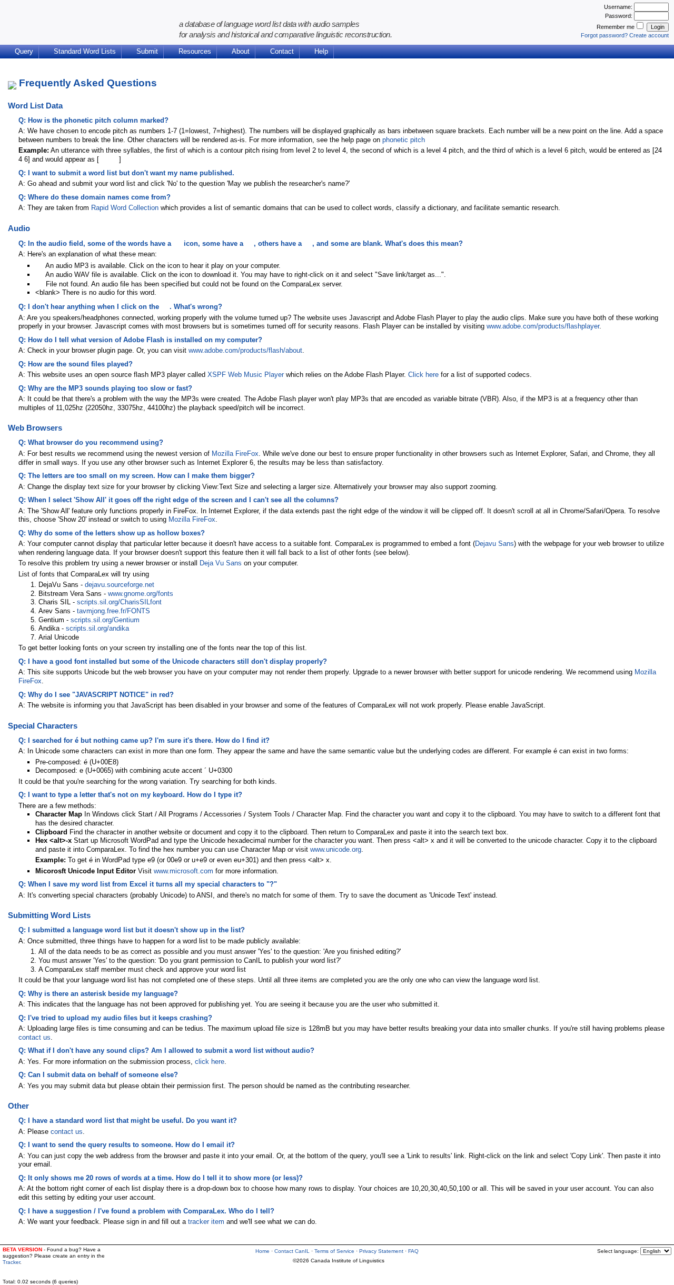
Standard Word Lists (85, 51)
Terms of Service (334, 1251)
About (241, 51)
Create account (649, 35)
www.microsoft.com (183, 871)
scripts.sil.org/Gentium (105, 620)
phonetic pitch (403, 140)
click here (209, 1061)
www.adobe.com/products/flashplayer (543, 326)
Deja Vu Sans (221, 563)
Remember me (616, 27)
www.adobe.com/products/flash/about (245, 350)
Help (321, 51)
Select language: (618, 1251)
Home (262, 1251)
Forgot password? (604, 35)
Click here (423, 374)
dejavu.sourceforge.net (119, 585)
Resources (195, 51)
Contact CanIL (292, 1251)
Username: (619, 7)
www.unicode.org (335, 849)
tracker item (206, 1222)
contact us (34, 1037)
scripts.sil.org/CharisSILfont (119, 602)
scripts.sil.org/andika (97, 628)
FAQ (413, 1251)
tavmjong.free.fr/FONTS (113, 611)
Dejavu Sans (494, 543)
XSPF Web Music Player (245, 374)
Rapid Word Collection (124, 208)
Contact (282, 51)
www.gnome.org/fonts (140, 593)
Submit (147, 51)
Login (658, 27)
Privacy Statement (381, 1251)
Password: (619, 16)
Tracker (11, 1262)
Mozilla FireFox (235, 453)
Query (24, 51)
